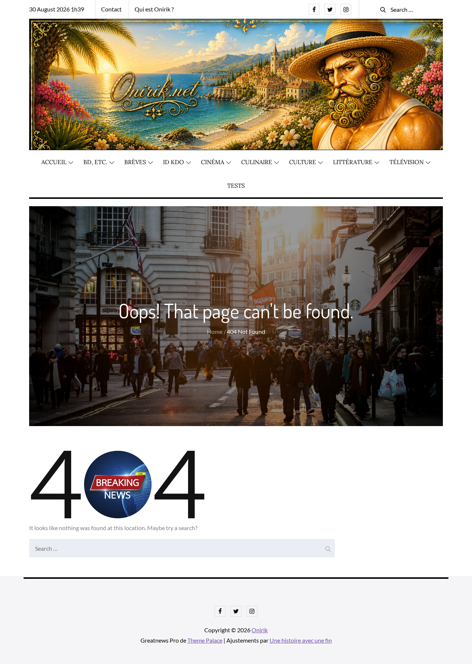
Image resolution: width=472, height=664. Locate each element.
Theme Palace (204, 640)
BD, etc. (95, 162)
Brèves (135, 162)
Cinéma (212, 162)
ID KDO (173, 162)
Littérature (352, 162)
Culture (302, 162)
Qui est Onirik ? (154, 9)
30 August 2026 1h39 (56, 9)
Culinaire (256, 162)
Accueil (53, 162)
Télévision (406, 162)
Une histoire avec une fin (301, 640)
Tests (236, 185)
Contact (111, 9)
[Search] (327, 546)
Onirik (259, 629)
